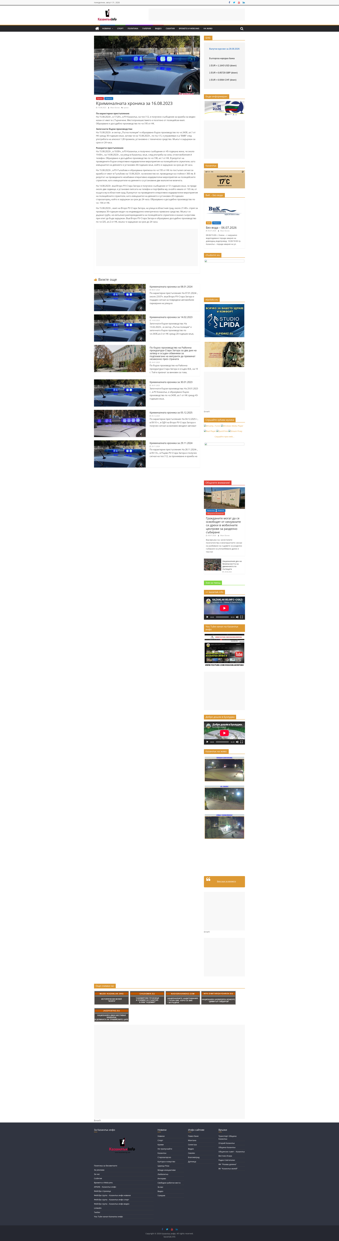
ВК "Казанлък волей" (228, 1168)
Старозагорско (164, 1157)
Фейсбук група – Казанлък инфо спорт (111, 1199)
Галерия (146, 28)
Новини (106, 28)
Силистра (192, 1144)
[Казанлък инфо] (97, 28)
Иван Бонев (115, 107)
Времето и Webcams (189, 28)
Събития (170, 28)
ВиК (208, 223)
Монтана (192, 1140)
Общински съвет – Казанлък (231, 1151)
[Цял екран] (241, 617)
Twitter (97, 1212)
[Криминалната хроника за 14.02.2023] (120, 316)
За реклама (99, 1170)
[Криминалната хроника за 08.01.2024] (120, 285)
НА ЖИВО (208, 28)
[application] (224, 608)
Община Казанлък (226, 1147)
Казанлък (211, 510)
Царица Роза (163, 1166)
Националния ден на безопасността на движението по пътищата (232, 565)
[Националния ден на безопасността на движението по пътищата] (212, 560)
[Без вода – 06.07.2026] (224, 201)
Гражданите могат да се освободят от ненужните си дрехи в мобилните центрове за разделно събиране (223, 525)
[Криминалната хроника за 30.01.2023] (120, 381)
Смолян (191, 1153)
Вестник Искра (225, 1156)
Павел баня (193, 1136)
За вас (160, 1187)
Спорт (120, 28)
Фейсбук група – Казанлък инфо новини (112, 1195)
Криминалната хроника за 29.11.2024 (171, 443)
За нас (97, 1174)
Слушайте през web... (224, 436)
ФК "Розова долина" (227, 1164)
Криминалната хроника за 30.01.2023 (171, 382)
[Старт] (207, 617)
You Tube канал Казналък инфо (108, 1216)
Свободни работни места (169, 1182)
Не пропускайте (165, 1149)
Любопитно (163, 1174)
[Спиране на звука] (237, 617)
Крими (99, 98)
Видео (158, 28)
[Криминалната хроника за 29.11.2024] (120, 441)
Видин (191, 1149)
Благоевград (193, 1157)
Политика (133, 28)
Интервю (162, 1178)
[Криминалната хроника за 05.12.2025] (120, 411)
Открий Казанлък (226, 1143)
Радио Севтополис (226, 1160)
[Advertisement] (197, 15)
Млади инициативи (167, 1170)
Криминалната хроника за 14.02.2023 (171, 317)
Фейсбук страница (102, 1191)
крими (126, 107)
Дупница (192, 1161)
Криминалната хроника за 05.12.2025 (171, 412)
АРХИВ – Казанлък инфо (105, 1187)
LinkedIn (98, 1208)
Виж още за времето (226, 881)
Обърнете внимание (215, 513)
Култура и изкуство (166, 1161)
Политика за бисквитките (105, 1165)
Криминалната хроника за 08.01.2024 (171, 286)
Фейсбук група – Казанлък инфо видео (111, 1204)
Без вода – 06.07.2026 (221, 227)
